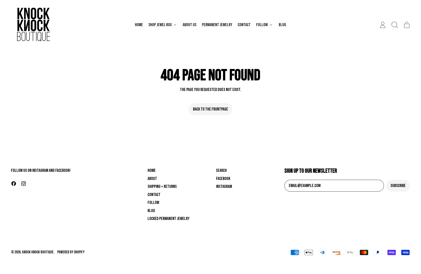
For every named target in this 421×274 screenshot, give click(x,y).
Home (139, 24)
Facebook (223, 178)
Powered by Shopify (70, 252)
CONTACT (154, 194)
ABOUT (152, 178)
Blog (282, 24)
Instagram (224, 186)
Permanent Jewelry (217, 24)
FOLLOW (153, 202)
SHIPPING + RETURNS (162, 186)
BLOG (151, 210)
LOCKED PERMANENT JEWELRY (168, 218)
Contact (244, 24)
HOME (152, 170)
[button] (395, 24)
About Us (189, 24)
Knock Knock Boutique (38, 252)
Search (221, 170)
